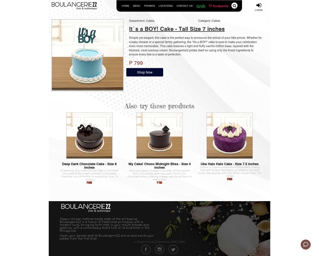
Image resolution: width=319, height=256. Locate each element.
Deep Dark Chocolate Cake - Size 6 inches (89, 165)
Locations (166, 5)
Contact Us (185, 5)
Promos (149, 5)
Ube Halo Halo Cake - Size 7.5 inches (230, 164)
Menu (136, 5)
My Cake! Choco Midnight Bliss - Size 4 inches (159, 165)
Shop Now (144, 72)
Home (125, 5)
